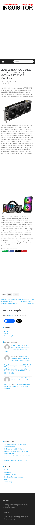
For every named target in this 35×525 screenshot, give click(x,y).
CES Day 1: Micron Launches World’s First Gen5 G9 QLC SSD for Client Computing (17, 387)
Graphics (7, 84)
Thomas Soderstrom (20, 82)
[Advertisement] (17, 34)
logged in (12, 315)
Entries (7, 333)
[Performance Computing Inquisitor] (17, 6)
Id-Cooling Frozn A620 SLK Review (14, 449)
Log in (6, 331)
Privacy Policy (8, 482)
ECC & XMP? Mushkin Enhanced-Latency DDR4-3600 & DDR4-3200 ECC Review (21, 358)
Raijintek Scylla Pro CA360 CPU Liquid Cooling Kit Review (26, 301)
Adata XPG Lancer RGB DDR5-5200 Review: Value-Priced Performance (9, 301)
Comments (8, 336)
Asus (9, 294)
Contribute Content (10, 475)
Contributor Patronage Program (13, 477)
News (11, 84)
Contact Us (7, 472)
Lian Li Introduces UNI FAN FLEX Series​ (15, 460)
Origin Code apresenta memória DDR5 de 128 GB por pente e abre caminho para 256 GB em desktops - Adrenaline (17, 367)
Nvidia (16, 294)
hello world (7, 385)
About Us (7, 470)
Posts (5, 479)
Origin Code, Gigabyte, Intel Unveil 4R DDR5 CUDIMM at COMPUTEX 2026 (17, 371)
